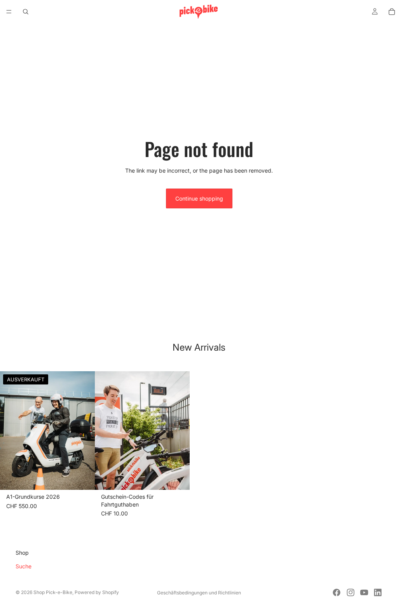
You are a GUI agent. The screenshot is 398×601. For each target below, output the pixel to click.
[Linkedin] (377, 592)
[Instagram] (350, 592)
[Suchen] (25, 11)
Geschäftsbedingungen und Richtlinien (199, 593)
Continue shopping (199, 198)
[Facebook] (336, 592)
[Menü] (9, 12)
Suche (23, 566)
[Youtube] (364, 592)
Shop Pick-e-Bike (52, 592)
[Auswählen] (178, 478)
